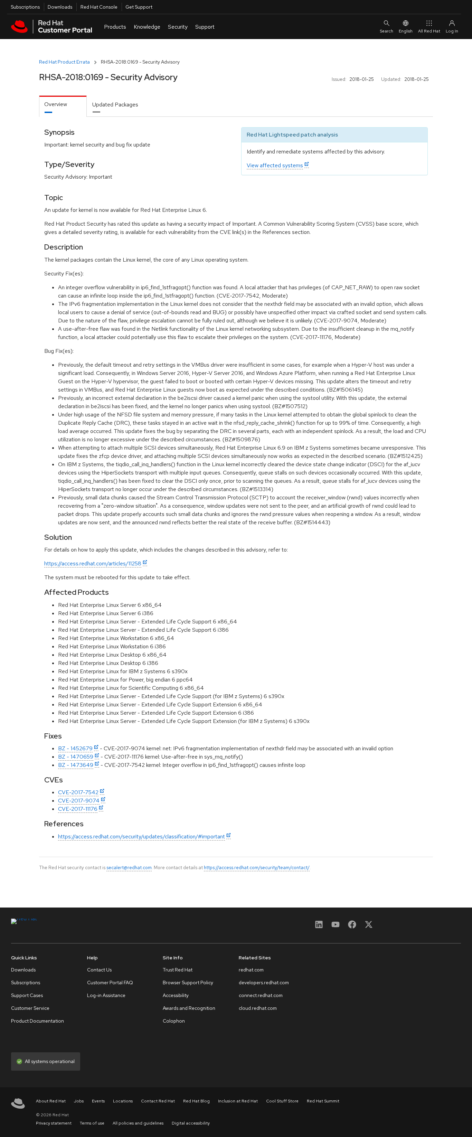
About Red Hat (51, 1101)
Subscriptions (25, 7)
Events (98, 1101)
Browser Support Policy (188, 982)
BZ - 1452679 (75, 748)
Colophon (174, 1021)
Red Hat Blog (196, 1101)
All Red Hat (429, 31)
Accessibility (176, 995)
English (406, 31)
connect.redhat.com (261, 995)
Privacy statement (54, 1123)
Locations (123, 1101)
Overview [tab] (55, 104)
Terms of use (92, 1123)
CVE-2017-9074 (79, 800)
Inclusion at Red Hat (238, 1101)
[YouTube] (335, 926)
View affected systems (275, 165)
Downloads (60, 7)
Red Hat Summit (323, 1101)
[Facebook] (352, 926)
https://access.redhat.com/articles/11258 (92, 563)
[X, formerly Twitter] (369, 926)
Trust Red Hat (177, 970)
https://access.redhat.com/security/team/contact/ (257, 867)
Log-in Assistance (106, 995)
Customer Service (30, 1008)
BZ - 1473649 (75, 765)
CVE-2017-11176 (77, 808)
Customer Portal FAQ (110, 982)
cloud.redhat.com (258, 1008)
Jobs (79, 1101)
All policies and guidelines (138, 1123)
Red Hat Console (99, 7)
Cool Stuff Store (282, 1101)
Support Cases (27, 995)
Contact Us (99, 970)
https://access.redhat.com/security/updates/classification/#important (141, 836)
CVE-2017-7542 (78, 792)
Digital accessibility (191, 1123)
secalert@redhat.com (129, 867)
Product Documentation (37, 1021)
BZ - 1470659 (75, 756)
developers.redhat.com (264, 982)
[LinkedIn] (319, 926)
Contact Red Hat (158, 1101)
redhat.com (251, 970)
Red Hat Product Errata (64, 62)
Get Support (138, 7)
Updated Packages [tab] (115, 104)
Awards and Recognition (189, 1008)
